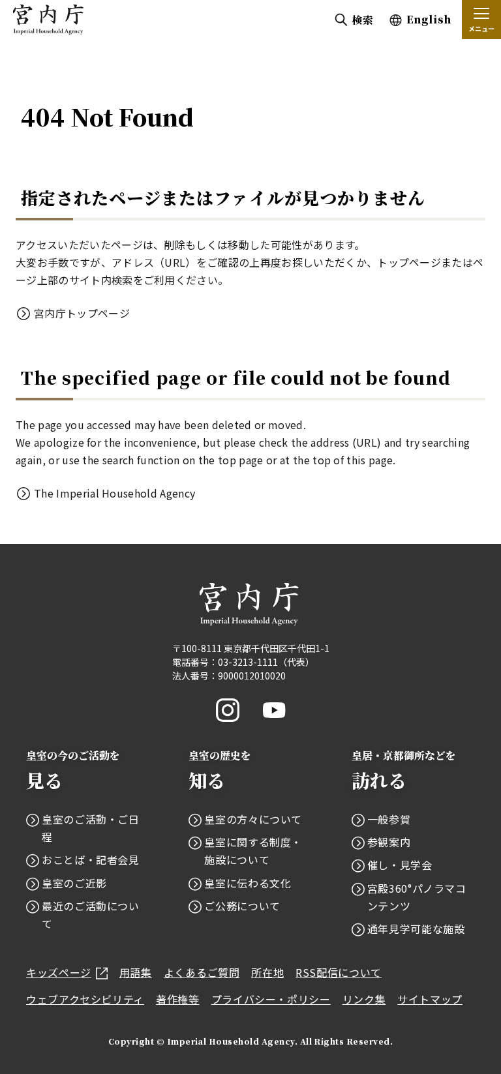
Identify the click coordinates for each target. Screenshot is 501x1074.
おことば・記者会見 (91, 859)
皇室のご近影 (74, 883)
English (428, 19)
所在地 (267, 972)
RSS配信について (339, 972)
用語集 (135, 972)
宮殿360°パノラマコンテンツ (416, 897)
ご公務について (242, 906)
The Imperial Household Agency (114, 493)
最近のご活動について (91, 914)
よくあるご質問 (201, 972)
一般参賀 (389, 819)
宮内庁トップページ (82, 313)
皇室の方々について (253, 819)
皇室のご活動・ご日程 (91, 827)
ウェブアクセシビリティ (85, 999)
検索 (362, 19)
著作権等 (178, 999)
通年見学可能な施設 (416, 928)
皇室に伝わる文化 (247, 883)
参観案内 (389, 842)
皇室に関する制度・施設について (253, 850)
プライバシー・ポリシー (271, 999)
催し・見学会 (400, 865)
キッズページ (58, 972)
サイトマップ (430, 999)
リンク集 (364, 999)
